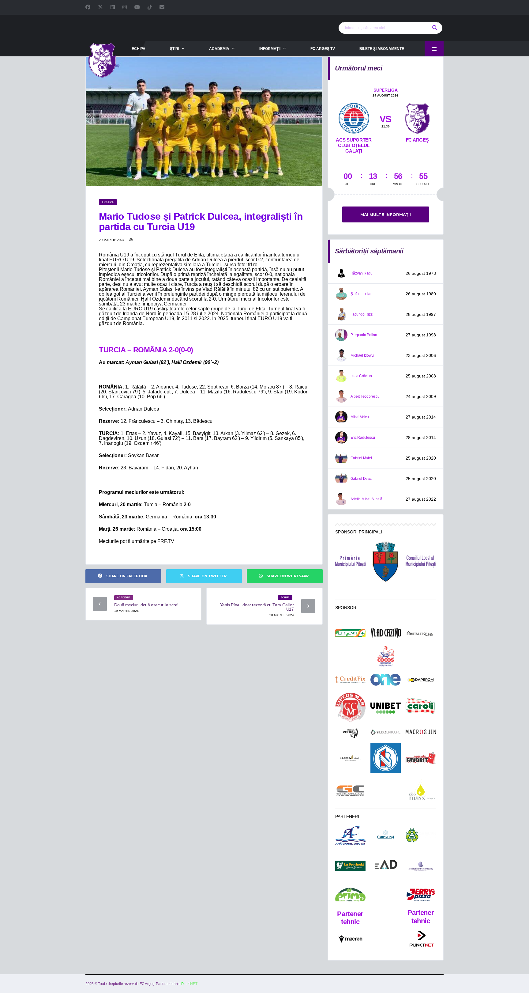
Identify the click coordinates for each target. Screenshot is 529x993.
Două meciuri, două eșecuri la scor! (146, 604)
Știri (174, 49)
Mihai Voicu (360, 417)
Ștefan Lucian (362, 294)
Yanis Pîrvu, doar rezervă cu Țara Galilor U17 (257, 607)
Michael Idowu (362, 355)
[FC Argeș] (417, 117)
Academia (219, 49)
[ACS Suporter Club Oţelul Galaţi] (354, 117)
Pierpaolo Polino (364, 335)
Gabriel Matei (361, 458)
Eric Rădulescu (363, 437)
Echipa (138, 49)
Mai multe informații (385, 214)
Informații (269, 49)
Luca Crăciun (361, 376)
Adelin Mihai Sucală (366, 499)
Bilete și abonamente (381, 49)
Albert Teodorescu (365, 396)
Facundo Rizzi (362, 314)
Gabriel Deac (361, 478)
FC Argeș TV (322, 49)
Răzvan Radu (362, 273)
